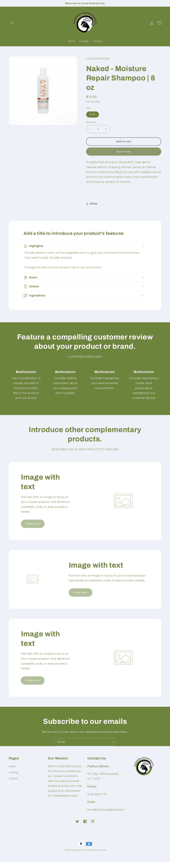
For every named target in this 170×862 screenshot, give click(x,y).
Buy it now (124, 151)
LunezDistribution (79, 850)
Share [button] (93, 203)
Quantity (91, 122)
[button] (12, 23)
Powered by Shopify (97, 850)
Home (12, 766)
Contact (13, 778)
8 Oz (92, 114)
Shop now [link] (32, 523)
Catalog (13, 772)
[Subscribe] (112, 742)
